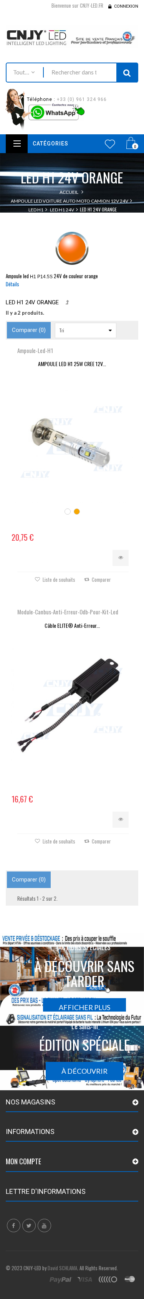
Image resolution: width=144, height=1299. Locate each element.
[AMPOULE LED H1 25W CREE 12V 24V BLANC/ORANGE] (72, 442)
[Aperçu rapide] (121, 558)
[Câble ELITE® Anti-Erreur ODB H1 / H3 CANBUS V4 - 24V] (72, 704)
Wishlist (110, 143)
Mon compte (23, 1161)
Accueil (69, 192)
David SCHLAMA (62, 1268)
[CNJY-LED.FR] (72, 36)
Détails (12, 284)
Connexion (126, 6)
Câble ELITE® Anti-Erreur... (72, 625)
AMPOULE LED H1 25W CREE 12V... (72, 364)
